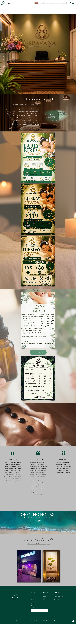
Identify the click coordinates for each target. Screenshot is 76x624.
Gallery (32, 603)
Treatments (33, 601)
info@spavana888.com (59, 596)
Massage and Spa (8, 4)
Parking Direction (34, 607)
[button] (73, 3)
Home (32, 596)
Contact (32, 605)
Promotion (33, 599)
